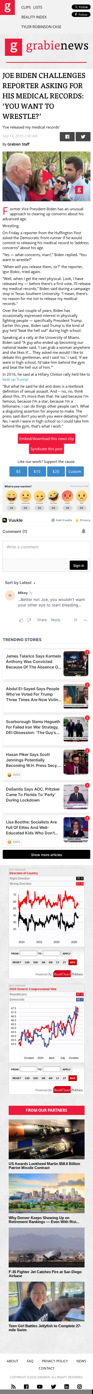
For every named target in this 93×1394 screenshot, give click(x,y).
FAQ (30, 1361)
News (81, 1361)
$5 (18, 471)
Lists (37, 7)
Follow (83, 14)
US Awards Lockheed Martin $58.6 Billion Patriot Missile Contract (44, 1166)
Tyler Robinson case (41, 26)
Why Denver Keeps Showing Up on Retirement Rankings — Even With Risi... (44, 1220)
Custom (74, 471)
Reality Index (34, 16)
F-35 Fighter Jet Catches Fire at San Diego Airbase (45, 1274)
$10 (37, 471)
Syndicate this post (46, 448)
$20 (56, 471)
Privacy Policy (55, 1361)
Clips (26, 7)
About (12, 1361)
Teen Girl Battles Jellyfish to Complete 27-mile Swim (45, 1328)
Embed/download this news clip (46, 438)
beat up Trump (15, 379)
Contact (47, 1368)
